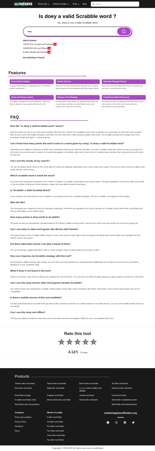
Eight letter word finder (56, 388)
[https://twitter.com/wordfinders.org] (133, 422)
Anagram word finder (55, 395)
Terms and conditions (23, 417)
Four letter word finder (55, 431)
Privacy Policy (20, 422)
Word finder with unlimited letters (124, 404)
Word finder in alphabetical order (124, 400)
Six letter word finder (55, 422)
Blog (85, 4)
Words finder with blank (88, 400)
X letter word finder (54, 417)
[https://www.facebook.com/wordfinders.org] (108, 422)
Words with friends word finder (59, 400)
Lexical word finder (119, 395)
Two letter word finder (55, 440)
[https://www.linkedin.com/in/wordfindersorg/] (125, 422)
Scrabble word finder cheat (25, 400)
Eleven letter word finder (88, 383)
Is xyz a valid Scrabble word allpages (90, 389)
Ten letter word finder (120, 383)
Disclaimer (19, 426)
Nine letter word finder (23, 388)
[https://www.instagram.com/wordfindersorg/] (116, 422)
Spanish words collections (122, 388)
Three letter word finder (56, 435)
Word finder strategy (23, 395)
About (17, 431)
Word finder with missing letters (27, 404)
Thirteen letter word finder (25, 383)
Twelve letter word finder (56, 383)
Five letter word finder (55, 426)
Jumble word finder (86, 395)
